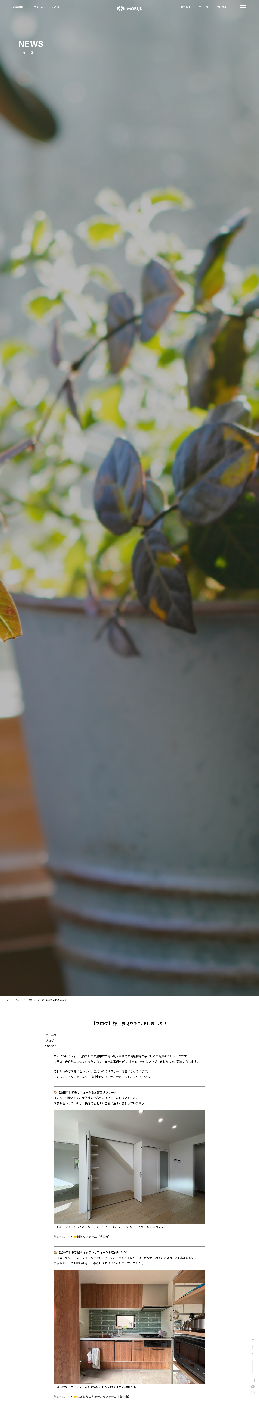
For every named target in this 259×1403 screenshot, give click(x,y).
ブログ (49, 1041)
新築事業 (18, 7)
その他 (55, 7)
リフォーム (37, 7)
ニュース (203, 7)
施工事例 (185, 7)
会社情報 (222, 7)
